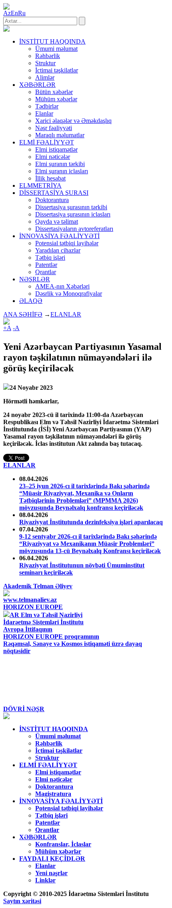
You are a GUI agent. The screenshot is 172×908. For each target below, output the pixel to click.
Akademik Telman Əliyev (37, 586)
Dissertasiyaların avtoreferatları (74, 228)
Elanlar (44, 113)
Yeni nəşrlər (51, 873)
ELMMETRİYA (40, 185)
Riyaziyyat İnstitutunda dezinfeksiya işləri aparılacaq (91, 522)
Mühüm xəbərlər (56, 99)
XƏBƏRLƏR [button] (37, 84)
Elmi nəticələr (52, 156)
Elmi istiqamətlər (56, 149)
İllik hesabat (50, 178)
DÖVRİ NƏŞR (23, 709)
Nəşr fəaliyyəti (53, 127)
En (14, 13)
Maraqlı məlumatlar (59, 135)
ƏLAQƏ (30, 300)
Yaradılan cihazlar (57, 250)
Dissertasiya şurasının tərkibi (71, 207)
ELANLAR (65, 314)
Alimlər (44, 77)
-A (16, 328)
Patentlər (46, 264)
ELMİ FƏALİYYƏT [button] (46, 142)
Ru (22, 13)
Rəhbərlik (47, 55)
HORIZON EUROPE (33, 606)
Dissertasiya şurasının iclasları (72, 214)
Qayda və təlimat (56, 221)
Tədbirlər (46, 106)
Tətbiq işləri (50, 257)
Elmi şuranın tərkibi (60, 163)
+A (7, 328)
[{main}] (6, 29)
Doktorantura (52, 199)
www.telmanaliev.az (30, 599)
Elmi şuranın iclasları (61, 171)
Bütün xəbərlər (54, 91)
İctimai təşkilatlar (56, 70)
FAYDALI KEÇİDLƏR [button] (52, 858)
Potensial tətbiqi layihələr (66, 243)
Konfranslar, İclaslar (63, 844)
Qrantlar (45, 272)
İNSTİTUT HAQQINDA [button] (52, 41)
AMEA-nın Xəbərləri (62, 286)
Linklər (45, 880)
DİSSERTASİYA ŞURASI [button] (53, 192)
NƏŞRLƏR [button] (34, 279)
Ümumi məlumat (56, 48)
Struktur (45, 63)
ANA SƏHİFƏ (22, 314)
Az (7, 13)
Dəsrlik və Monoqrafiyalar (68, 293)
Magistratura (53, 793)
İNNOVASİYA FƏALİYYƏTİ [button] (59, 236)
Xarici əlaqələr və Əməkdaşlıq (73, 120)
